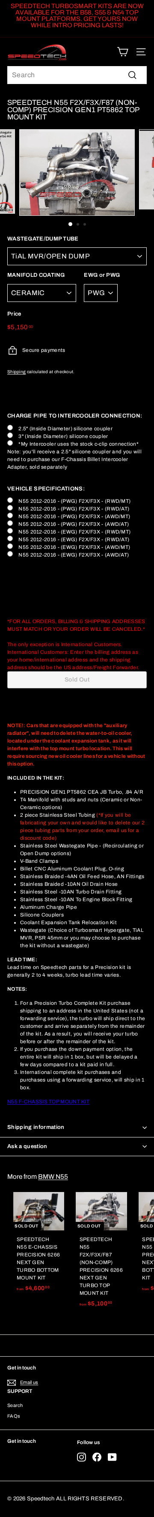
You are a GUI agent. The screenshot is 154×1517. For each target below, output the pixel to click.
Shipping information (36, 1127)
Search (15, 1405)
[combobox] (77, 75)
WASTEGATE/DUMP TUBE (43, 239)
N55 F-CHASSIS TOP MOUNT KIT (48, 1102)
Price (14, 314)
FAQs (13, 1415)
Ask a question (27, 1146)
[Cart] (123, 51)
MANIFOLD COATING (36, 275)
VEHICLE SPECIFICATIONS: (46, 489)
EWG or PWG (102, 275)
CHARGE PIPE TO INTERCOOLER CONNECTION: (74, 416)
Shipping (16, 371)
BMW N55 (53, 1176)
